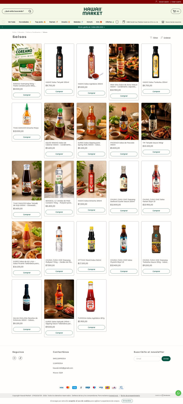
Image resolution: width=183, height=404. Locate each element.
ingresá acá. (113, 396)
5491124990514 (59, 358)
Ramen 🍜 (53, 22)
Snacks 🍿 (65, 22)
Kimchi (89, 22)
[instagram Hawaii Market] (14, 358)
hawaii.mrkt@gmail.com (63, 368)
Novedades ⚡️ (25, 22)
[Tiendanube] (163, 396)
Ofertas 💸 (110, 22)
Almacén (21, 32)
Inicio (14, 32)
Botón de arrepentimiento (130, 396)
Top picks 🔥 (40, 22)
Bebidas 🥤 (78, 22)
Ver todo (11, 22)
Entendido (127, 401)
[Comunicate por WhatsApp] (178, 393)
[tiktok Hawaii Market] (20, 358)
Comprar (26, 137)
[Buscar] (29, 11)
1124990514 (58, 363)
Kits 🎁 (99, 22)
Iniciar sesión (164, 2)
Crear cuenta (176, 2)
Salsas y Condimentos (33, 32)
